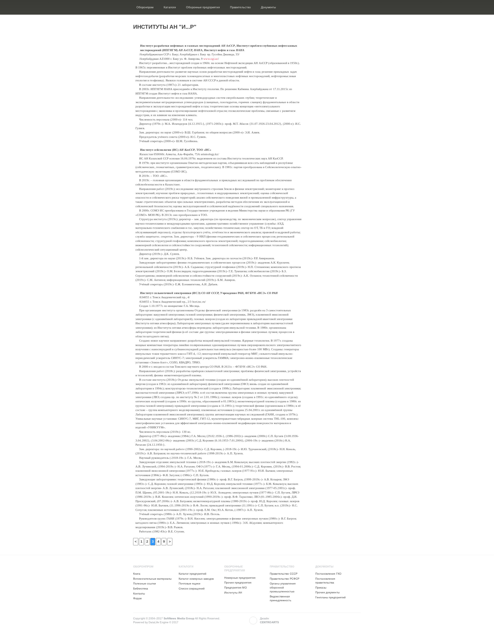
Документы (268, 7)
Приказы (320, 587)
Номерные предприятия (239, 577)
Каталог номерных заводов (196, 578)
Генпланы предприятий (330, 597)
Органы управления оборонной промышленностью (283, 587)
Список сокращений (192, 588)
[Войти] (355, 7)
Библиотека (140, 588)
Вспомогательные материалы (152, 578)
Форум (137, 598)
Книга (136, 573)
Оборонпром (144, 7)
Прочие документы (327, 592)
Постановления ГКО (328, 573)
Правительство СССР (283, 573)
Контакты (139, 593)
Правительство (240, 7)
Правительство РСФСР (284, 578)
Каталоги (170, 7)
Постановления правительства (325, 580)
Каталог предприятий (192, 573)
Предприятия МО (235, 587)
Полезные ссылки (144, 583)
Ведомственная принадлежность (280, 598)
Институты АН (233, 592)
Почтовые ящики (189, 583)
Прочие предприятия (237, 582)
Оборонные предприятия (203, 7)
